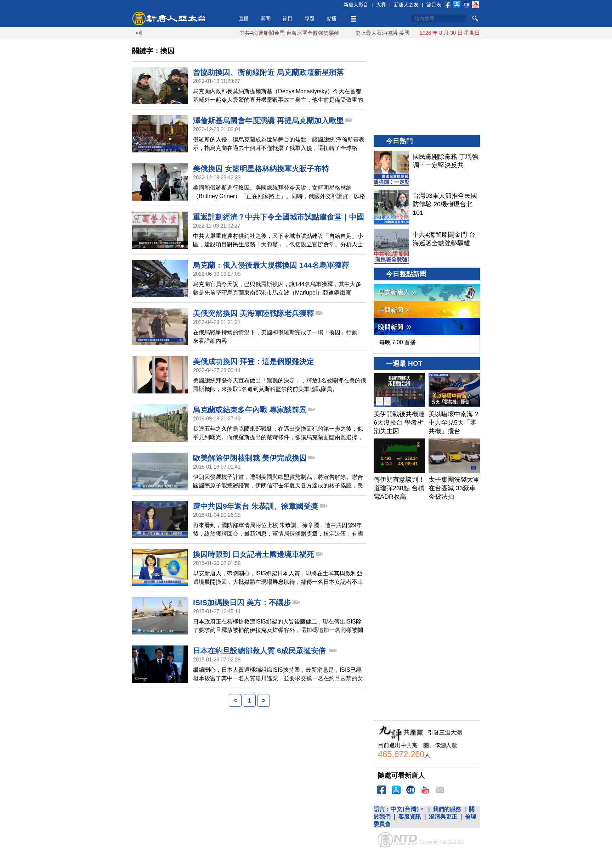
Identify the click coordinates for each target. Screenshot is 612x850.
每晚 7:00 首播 (397, 342)
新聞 (266, 18)
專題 (309, 18)
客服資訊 (409, 816)
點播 (331, 18)
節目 (288, 18)
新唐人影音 (356, 4)
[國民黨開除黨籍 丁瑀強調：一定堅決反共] (391, 168)
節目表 (433, 4)
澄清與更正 (443, 816)
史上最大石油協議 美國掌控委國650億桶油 (386, 33)
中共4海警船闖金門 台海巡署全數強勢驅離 (271, 33)
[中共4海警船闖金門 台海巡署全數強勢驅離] (391, 246)
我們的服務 (447, 809)
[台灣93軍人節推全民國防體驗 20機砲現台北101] (391, 207)
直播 (244, 18)
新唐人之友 (406, 4)
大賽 (381, 4)
